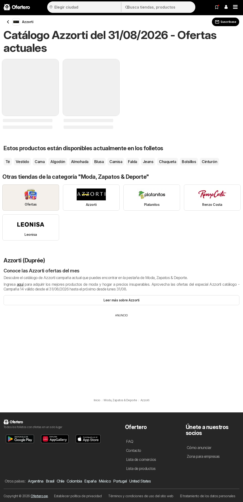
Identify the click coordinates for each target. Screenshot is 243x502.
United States (140, 481)
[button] (226, 7)
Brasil (50, 481)
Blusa (99, 161)
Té (7, 161)
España (90, 481)
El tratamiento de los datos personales (207, 496)
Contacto (133, 450)
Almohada (80, 161)
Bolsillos (189, 161)
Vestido (22, 161)
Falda (132, 161)
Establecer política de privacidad (78, 496)
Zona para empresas (203, 456)
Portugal (120, 481)
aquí (20, 284)
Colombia (74, 481)
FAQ (129, 441)
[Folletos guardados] (217, 7)
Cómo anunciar (199, 447)
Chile (60, 481)
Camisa (115, 161)
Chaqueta (167, 161)
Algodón (57, 161)
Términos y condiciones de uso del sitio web (140, 496)
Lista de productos (141, 468)
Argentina (35, 481)
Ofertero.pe (39, 496)
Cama (40, 161)
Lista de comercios (141, 459)
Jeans (148, 161)
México (105, 481)
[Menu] (235, 7)
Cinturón (209, 161)
